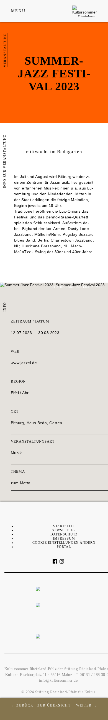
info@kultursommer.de (58, 680)
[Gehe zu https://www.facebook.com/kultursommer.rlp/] (55, 561)
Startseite (64, 526)
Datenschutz (64, 534)
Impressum (64, 538)
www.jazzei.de (24, 363)
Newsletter (64, 530)
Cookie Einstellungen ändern (64, 543)
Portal (64, 547)
